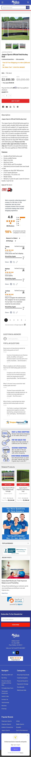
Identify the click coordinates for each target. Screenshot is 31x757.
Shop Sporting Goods (23, 674)
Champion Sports (7, 721)
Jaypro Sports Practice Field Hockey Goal (23, 489)
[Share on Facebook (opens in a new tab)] (11, 262)
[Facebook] (3, 106)
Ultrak (18, 721)
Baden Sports (20, 724)
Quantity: (5, 92)
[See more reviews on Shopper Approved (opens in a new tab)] (17, 262)
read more (5, 593)
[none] (15, 28)
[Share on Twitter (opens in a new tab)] (14, 262)
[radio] (21, 217)
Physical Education (22, 681)
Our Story (4, 678)
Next (28, 486)
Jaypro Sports (6, 730)
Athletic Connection (7, 727)
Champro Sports (6, 724)
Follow (4, 351)
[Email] (6, 106)
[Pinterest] (17, 106)
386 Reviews (11, 226)
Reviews (4, 705)
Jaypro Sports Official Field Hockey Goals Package (8, 489)
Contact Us (5, 699)
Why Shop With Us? (7, 674)
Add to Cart (8, 484)
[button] (15, 601)
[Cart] (28, 2)
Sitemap (4, 708)
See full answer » (22, 360)
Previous (2, 486)
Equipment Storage (22, 684)
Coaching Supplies (22, 678)
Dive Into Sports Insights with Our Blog (6, 683)
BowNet (18, 727)
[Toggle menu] (2, 2)
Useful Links (5, 696)
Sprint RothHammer (22, 730)
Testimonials (5, 702)
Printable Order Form (7, 688)
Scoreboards (20, 687)
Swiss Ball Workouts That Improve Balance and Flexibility (14, 582)
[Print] (10, 106)
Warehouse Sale (21, 690)
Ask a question (20, 59)
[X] (14, 106)
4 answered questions (8, 59)
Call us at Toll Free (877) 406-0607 (15, 648)
